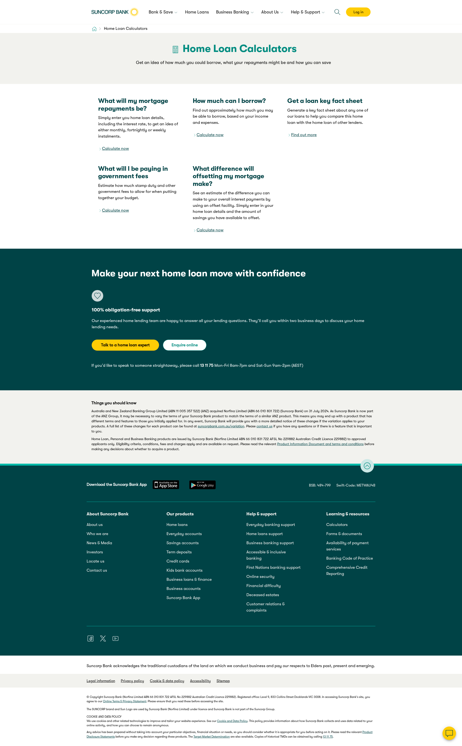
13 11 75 (206, 365)
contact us (264, 426)
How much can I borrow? (229, 100)
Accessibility (200, 681)
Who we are (97, 533)
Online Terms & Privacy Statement (124, 701)
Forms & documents (344, 533)
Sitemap (223, 681)
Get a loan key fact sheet (324, 100)
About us (95, 524)
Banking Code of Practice (349, 558)
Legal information (101, 681)
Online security (260, 576)
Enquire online (185, 345)
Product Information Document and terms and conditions (320, 444)
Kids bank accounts (185, 570)
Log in (358, 12)
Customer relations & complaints (265, 607)
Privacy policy (132, 681)
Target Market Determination (211, 736)
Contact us (97, 570)
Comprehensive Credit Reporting (346, 570)
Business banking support (270, 543)
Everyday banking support (270, 524)
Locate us (95, 561)
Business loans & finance (189, 579)
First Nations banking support (273, 567)
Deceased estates (262, 595)
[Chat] (449, 733)
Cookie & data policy (167, 681)
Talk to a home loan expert (125, 345)
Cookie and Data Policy (232, 721)
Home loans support (264, 533)
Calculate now (115, 148)
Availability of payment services (347, 546)
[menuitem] (163, 12)
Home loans (177, 524)
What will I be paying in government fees (133, 172)
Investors (95, 552)
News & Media (99, 543)
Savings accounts (183, 543)
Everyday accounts (184, 533)
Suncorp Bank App (183, 597)
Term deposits (179, 552)
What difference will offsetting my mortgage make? (228, 176)
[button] (337, 12)
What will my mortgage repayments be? (133, 104)
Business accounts (184, 588)
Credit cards (178, 561)
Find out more (304, 135)
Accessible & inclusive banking (266, 555)
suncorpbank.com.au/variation (221, 426)
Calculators (337, 524)
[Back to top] (367, 466)
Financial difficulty (263, 585)
